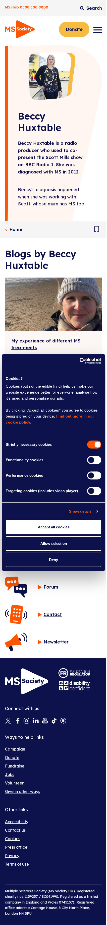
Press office (16, 847)
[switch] (94, 460)
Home (16, 229)
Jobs (9, 774)
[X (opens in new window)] (8, 721)
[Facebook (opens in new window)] (17, 721)
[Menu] (97, 30)
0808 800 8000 (34, 7)
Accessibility (16, 821)
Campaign (15, 749)
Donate (74, 29)
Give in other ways (22, 791)
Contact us (15, 830)
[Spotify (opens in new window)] (63, 721)
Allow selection (53, 543)
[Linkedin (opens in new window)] (36, 721)
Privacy (12, 855)
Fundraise (14, 766)
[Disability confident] (74, 685)
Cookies (12, 838)
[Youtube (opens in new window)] (45, 721)
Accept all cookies (53, 527)
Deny (53, 560)
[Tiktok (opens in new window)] (54, 721)
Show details (80, 511)
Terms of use (17, 864)
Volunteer (14, 782)
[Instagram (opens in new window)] (26, 721)
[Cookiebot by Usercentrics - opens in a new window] (79, 361)
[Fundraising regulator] (74, 673)
